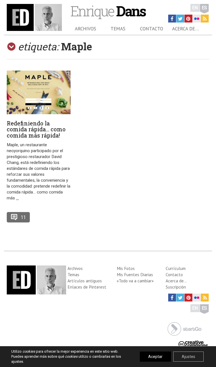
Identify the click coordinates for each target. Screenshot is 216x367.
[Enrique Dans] (34, 17)
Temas (118, 29)
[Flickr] (197, 18)
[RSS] (205, 18)
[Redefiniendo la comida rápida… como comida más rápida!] (39, 92)
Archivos (85, 29)
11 (23, 217)
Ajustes (188, 356)
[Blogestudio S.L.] (184, 328)
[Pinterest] (188, 18)
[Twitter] (180, 18)
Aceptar (155, 356)
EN (195, 7)
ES (204, 7)
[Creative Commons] (193, 343)
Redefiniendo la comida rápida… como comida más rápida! (36, 129)
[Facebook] (172, 18)
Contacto (151, 29)
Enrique (107, 11)
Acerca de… (185, 29)
